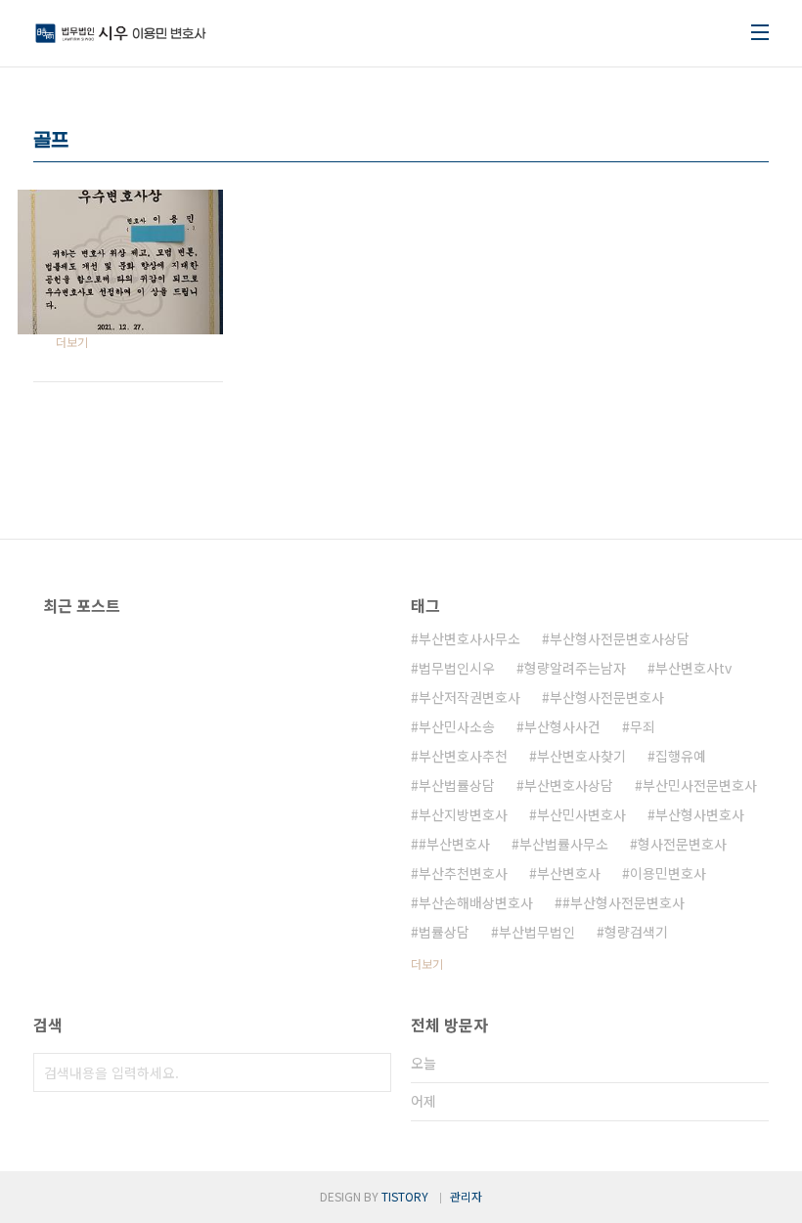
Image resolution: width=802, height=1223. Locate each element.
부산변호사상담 (568, 785)
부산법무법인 (537, 931)
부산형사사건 (562, 726)
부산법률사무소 (563, 843)
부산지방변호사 (463, 814)
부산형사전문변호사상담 (620, 638)
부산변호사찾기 (581, 755)
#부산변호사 (454, 843)
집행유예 (680, 755)
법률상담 (444, 931)
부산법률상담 (457, 785)
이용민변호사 (668, 873)
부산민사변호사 (581, 814)
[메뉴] (759, 32)
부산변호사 (569, 873)
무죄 (642, 726)
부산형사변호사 (699, 814)
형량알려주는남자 (575, 667)
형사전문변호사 (682, 843)
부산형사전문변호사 (607, 697)
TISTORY (404, 1196)
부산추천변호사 (463, 873)
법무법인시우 (457, 667)
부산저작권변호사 (469, 697)
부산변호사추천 (463, 755)
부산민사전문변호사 (700, 785)
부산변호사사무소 (469, 638)
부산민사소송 (457, 726)
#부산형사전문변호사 (623, 902)
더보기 (427, 963)
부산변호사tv (693, 667)
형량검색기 (636, 931)
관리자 (466, 1196)
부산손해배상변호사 (476, 902)
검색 (371, 1072)
